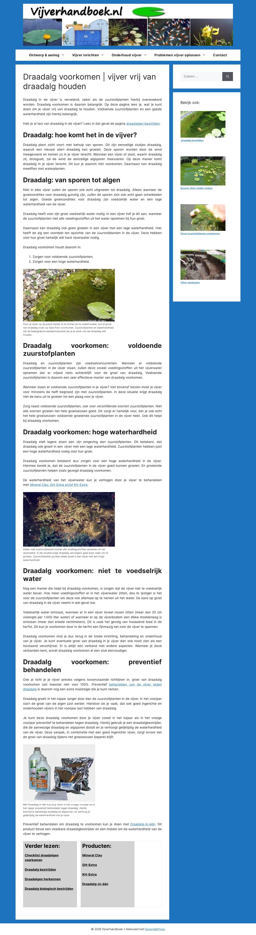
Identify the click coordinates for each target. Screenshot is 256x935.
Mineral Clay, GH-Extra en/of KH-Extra (59, 485)
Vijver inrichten (85, 55)
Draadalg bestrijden (40, 869)
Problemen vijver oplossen (177, 55)
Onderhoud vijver (127, 55)
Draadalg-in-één (142, 824)
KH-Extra (89, 874)
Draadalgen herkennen (43, 879)
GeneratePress (155, 929)
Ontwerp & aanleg (44, 55)
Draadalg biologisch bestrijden (49, 889)
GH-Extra (89, 865)
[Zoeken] (227, 76)
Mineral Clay (92, 855)
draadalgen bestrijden (143, 123)
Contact (220, 55)
